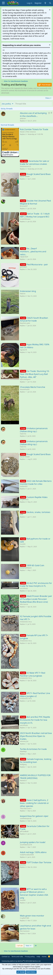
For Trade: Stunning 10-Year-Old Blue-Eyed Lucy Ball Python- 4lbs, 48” (34, 374)
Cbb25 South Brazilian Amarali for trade (34, 319)
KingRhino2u (24, 499)
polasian (23, 118)
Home (44, 956)
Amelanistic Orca (26, 622)
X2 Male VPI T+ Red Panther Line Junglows (32, 674)
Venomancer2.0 (25, 166)
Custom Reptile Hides (36, 497)
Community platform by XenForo (21, 961)
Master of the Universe (28, 132)
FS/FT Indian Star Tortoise (38, 862)
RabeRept (23, 751)
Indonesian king (28, 291)
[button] (8, 103)
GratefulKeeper (25, 219)
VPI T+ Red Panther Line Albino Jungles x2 (35, 695)
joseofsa (23, 865)
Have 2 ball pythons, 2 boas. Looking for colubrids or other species (34, 803)
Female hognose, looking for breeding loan (35, 760)
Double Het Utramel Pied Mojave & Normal (35, 202)
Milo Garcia (24, 604)
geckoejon (23, 267)
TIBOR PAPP (24, 257)
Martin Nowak (25, 176)
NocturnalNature (26, 568)
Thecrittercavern (25, 808)
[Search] (50, 3)
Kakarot (22, 294)
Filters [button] (47, 98)
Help (38, 956)
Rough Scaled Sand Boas (38, 174)
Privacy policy (30, 956)
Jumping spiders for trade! (32, 842)
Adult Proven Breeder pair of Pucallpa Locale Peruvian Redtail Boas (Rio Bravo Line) (36, 599)
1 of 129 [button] (19, 945)
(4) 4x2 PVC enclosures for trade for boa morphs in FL (36, 584)
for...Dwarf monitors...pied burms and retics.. (33, 251)
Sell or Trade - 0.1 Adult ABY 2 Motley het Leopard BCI (35, 215)
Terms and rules (17, 956)
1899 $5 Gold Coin (35, 565)
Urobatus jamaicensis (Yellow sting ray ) (34, 430)
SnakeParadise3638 (27, 855)
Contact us (6, 956)
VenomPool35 (24, 389)
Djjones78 (23, 350)
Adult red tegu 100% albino (33, 852)
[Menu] (3, 3)
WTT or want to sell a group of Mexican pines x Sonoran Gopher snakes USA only (34, 893)
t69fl (21, 514)
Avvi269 (22, 544)
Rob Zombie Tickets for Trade (34, 129)
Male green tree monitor (32, 915)
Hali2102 (23, 434)
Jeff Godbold (24, 831)
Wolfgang (23, 764)
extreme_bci (24, 741)
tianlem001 (24, 486)
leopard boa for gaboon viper (34, 816)
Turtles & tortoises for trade (33, 749)
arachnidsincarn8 (26, 845)
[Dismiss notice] (49, 10)
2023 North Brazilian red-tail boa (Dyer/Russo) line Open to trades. (36, 736)
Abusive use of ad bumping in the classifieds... (33, 114)
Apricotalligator (25, 379)
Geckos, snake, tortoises (38, 512)
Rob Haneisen (24, 931)
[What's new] (45, 3)
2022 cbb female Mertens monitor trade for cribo (36, 482)
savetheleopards (25, 818)
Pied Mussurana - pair (37, 264)
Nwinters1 (23, 780)
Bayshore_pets (25, 323)
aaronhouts (24, 588)
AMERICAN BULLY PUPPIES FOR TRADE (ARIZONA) (35, 777)
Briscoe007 (24, 206)
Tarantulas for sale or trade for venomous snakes (34, 162)
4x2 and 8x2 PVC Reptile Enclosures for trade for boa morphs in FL (35, 719)
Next (28, 945)
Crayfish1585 (24, 918)
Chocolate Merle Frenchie (32, 387)
